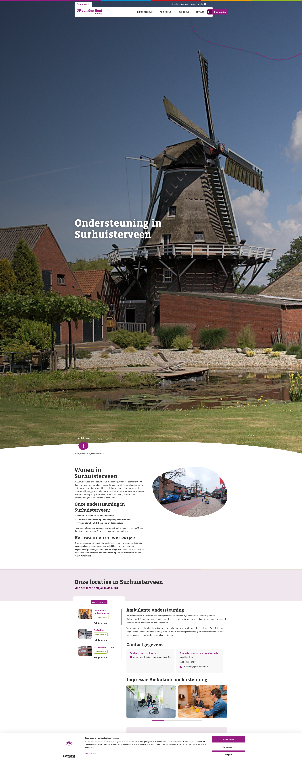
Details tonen (90, 754)
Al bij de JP (165, 12)
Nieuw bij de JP (145, 12)
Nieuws (193, 4)
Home (77, 454)
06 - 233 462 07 (188, 662)
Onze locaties (220, 12)
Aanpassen (227, 747)
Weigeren (228, 755)
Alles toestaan (228, 739)
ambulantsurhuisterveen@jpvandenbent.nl (151, 657)
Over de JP (184, 12)
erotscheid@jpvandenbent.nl (195, 666)
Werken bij (202, 4)
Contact (199, 12)
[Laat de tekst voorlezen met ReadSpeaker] (80, 4)
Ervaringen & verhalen (180, 4)
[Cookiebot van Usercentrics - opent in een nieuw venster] (69, 756)
